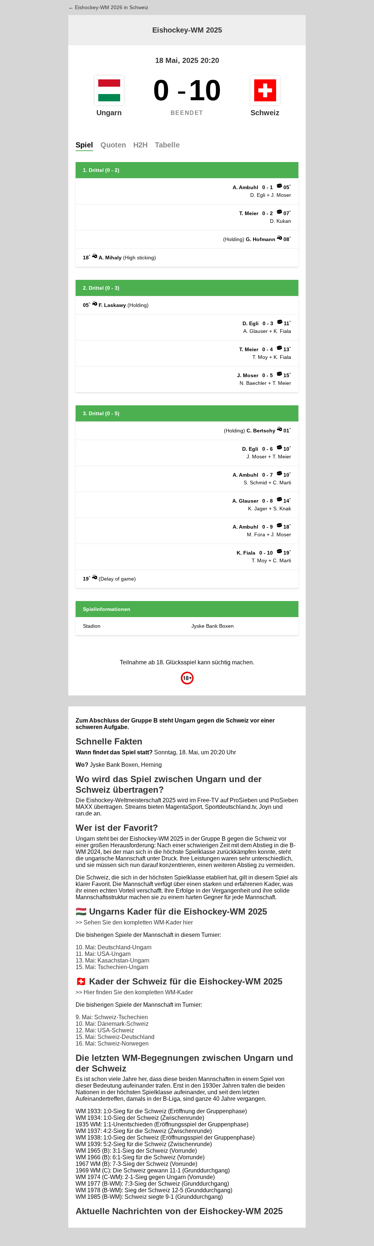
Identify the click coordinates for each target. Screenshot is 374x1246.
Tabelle (167, 145)
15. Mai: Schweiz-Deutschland (115, 1037)
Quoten (113, 145)
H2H (140, 145)
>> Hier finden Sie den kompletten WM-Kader (134, 992)
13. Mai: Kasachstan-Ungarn (112, 960)
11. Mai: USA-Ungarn (103, 954)
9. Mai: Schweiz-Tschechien (112, 1017)
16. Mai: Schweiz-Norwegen (112, 1043)
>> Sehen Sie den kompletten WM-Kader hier (134, 922)
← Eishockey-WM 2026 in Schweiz (108, 7)
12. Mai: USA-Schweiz (105, 1030)
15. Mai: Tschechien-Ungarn (112, 967)
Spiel (84, 145)
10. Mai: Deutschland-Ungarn (114, 947)
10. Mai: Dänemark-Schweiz (112, 1024)
